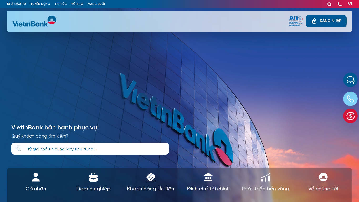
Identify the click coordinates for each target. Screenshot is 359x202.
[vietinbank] (34, 21)
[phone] (340, 3)
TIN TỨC (60, 4)
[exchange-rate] (350, 116)
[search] (18, 148)
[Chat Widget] (350, 80)
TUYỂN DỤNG (40, 4)
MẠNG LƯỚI (96, 4)
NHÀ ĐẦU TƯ (16, 4)
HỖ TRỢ (77, 4)
